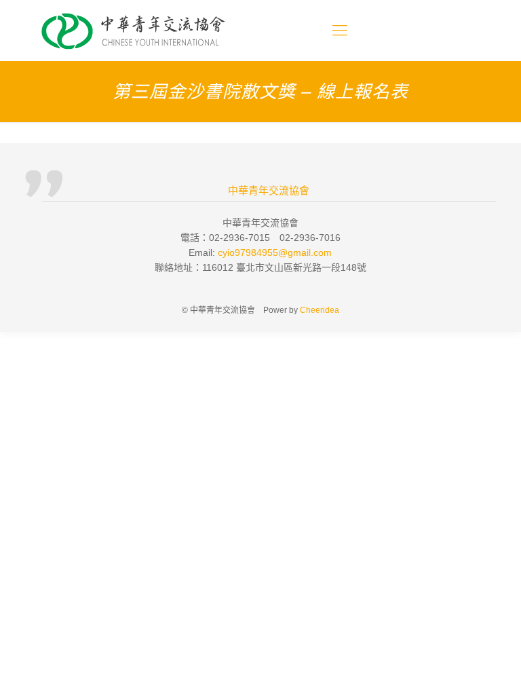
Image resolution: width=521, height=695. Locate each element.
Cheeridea (319, 310)
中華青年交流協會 (268, 191)
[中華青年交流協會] (134, 30)
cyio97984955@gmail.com (275, 252)
